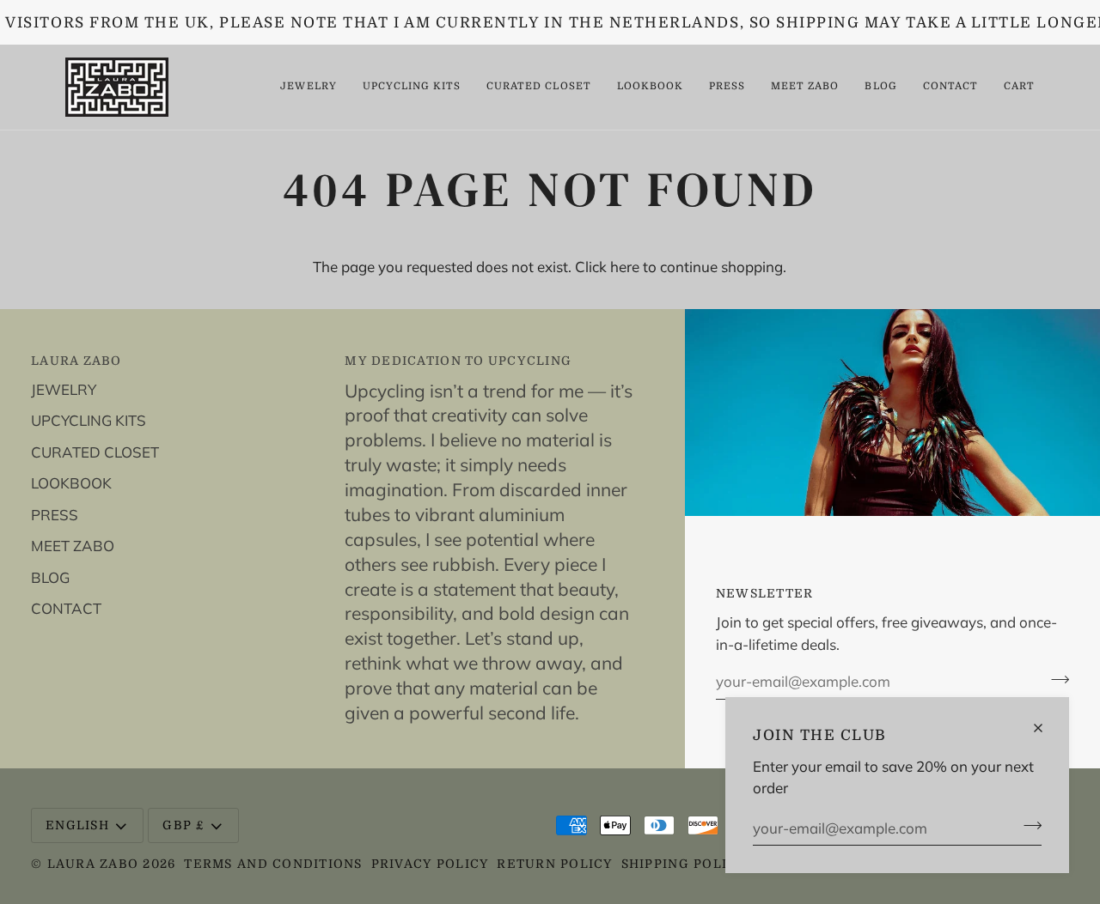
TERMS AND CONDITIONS (273, 864)
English (77, 825)
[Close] (1045, 728)
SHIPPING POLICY (683, 864)
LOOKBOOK (71, 483)
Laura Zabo (95, 864)
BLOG (50, 577)
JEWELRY (63, 389)
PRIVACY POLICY (430, 864)
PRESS (54, 515)
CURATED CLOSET (95, 452)
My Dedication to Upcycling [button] (458, 360)
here (624, 267)
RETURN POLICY (554, 864)
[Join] (1027, 826)
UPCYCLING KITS (88, 420)
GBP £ (183, 825)
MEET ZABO (72, 546)
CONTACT (66, 608)
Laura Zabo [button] (76, 360)
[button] (308, 87)
